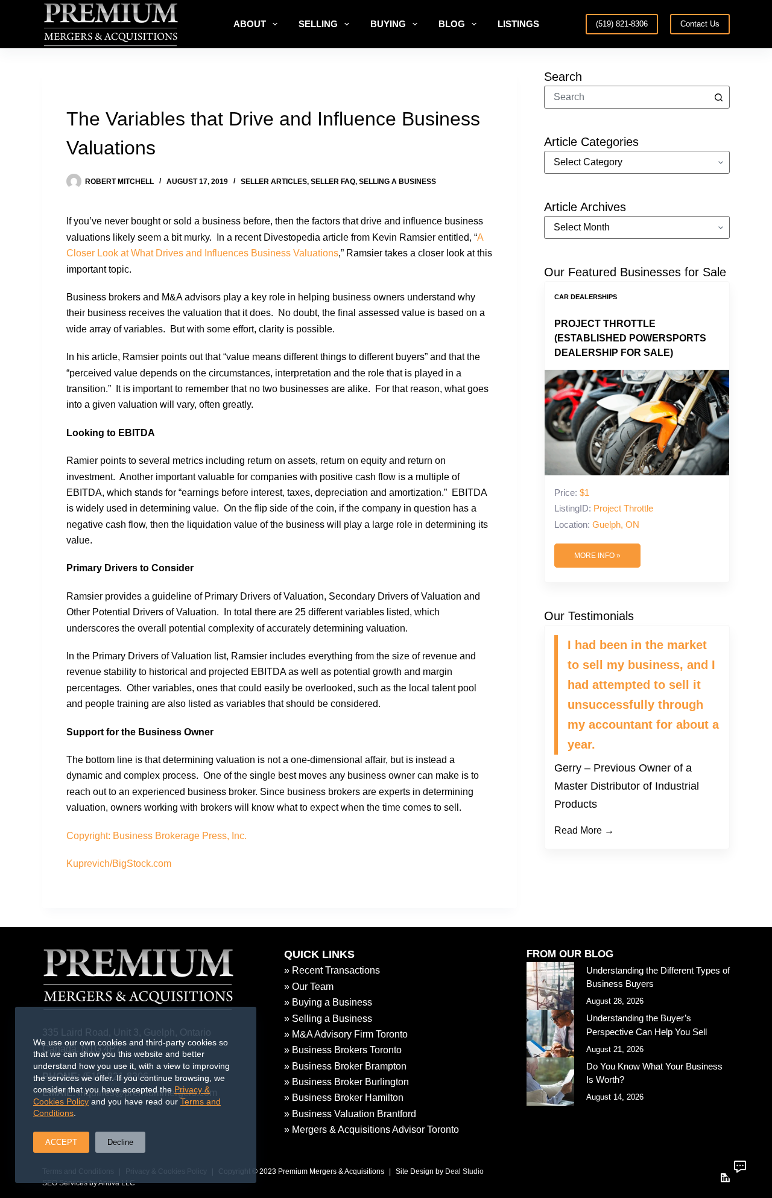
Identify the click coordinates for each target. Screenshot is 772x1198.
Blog (451, 24)
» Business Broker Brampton (345, 1066)
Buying (388, 24)
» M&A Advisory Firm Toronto (346, 1034)
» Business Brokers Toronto (343, 1050)
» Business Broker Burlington (346, 1082)
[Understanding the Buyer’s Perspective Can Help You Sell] (550, 1033)
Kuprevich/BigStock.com (118, 863)
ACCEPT (61, 1142)
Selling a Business (397, 181)
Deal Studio (464, 1171)
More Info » (597, 555)
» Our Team (309, 986)
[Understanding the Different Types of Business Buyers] (550, 986)
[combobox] (626, 97)
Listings (518, 24)
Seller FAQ (333, 181)
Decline (120, 1142)
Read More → (584, 830)
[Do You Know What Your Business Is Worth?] (550, 1081)
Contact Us (700, 23)
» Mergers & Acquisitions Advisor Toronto (371, 1129)
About (249, 24)
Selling (318, 24)
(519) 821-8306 (622, 23)
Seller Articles (274, 181)
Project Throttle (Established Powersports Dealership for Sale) (630, 338)
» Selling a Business (328, 1018)
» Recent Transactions (332, 970)
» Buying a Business (328, 1002)
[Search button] (718, 97)
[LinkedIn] (725, 1177)
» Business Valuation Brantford (350, 1114)
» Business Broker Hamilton (343, 1097)
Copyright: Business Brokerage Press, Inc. (156, 836)
